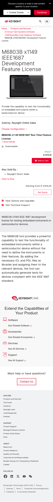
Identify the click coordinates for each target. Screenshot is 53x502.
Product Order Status (11, 434)
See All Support (16, 360)
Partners (6, 417)
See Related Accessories (21, 337)
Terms (18, 489)
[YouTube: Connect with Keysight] (24, 476)
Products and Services (21, 29)
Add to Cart (43, 160)
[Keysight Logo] (14, 21)
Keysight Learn (9, 410)
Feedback (10, 492)
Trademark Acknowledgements (36, 489)
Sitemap (9, 489)
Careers (6, 465)
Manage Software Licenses (14, 430)
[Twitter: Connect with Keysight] (18, 476)
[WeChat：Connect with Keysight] (30, 476)
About (6, 444)
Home (4, 29)
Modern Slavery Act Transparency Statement (20, 461)
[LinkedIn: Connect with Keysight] (12, 476)
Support (7, 423)
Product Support (9, 427)
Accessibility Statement (26, 492)
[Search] (40, 21)
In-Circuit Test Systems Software (20, 32)
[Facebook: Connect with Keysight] (5, 476)
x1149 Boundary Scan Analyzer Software (23, 35)
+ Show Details (8, 142)
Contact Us (26, 381)
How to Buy (8, 179)
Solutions (7, 406)
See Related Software (20, 325)
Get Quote (42, 192)
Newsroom (7, 447)
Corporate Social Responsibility (15, 458)
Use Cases (7, 402)
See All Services (16, 348)
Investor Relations (10, 451)
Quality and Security (11, 454)
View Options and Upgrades (19, 200)
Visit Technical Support (17, 205)
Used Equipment (9, 413)
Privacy (39, 485)
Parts (5, 437)
